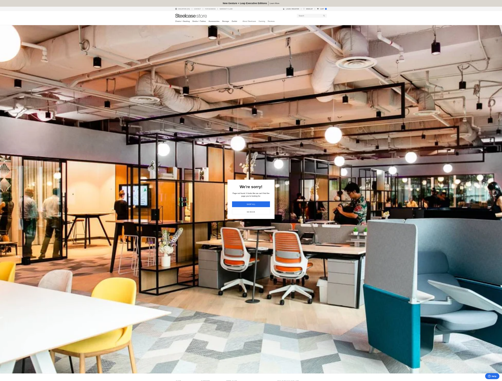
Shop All (251, 204)
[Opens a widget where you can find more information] (492, 376)
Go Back (251, 212)
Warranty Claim (226, 9)
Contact (197, 9)
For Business (210, 9)
